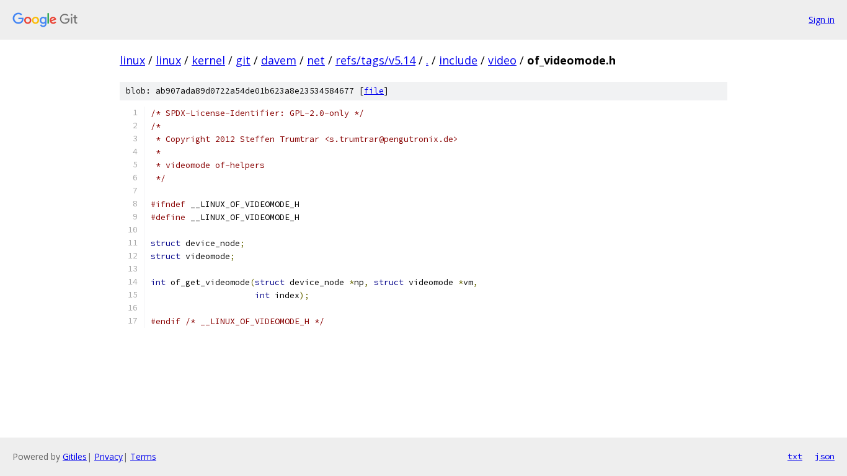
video (502, 60)
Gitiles (75, 456)
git (243, 60)
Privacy (108, 456)
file (374, 91)
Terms (143, 456)
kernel (208, 60)
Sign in (822, 19)
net (316, 60)
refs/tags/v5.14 (375, 60)
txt (794, 456)
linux (132, 60)
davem (278, 60)
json (825, 456)
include (458, 60)
